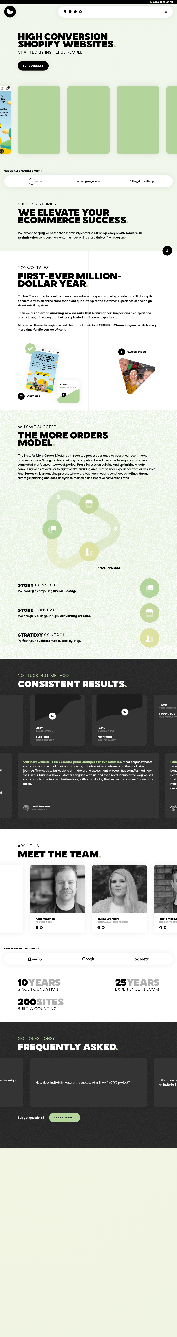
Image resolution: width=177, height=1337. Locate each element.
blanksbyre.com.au (138, 125)
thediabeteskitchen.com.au (88, 125)
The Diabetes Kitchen (88, 120)
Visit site (33, 396)
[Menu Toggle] (166, 12)
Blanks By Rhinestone (138, 120)
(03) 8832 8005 (163, 2)
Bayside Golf (39, 959)
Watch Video (136, 352)
